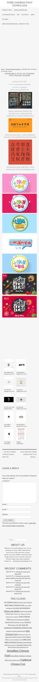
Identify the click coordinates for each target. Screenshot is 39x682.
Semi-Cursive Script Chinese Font (18, 647)
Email (4, 509)
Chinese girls (9, 614)
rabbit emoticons (10, 642)
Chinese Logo (17, 614)
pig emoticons (16, 639)
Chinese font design (26, 611)
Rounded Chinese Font (24, 645)
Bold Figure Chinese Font (14, 605)
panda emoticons (17, 637)
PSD (18, 14)
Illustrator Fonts (8, 14)
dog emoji (13, 619)
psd (21, 639)
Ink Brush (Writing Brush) (18, 631)
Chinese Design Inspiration (13, 69)
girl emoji (22, 625)
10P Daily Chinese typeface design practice (9, 454)
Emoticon (22, 622)
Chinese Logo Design (25, 614)
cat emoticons (24, 608)
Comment (6, 481)
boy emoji (26, 605)
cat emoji (16, 608)
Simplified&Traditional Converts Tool (15, 24)
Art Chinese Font (10, 602)
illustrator (8, 631)
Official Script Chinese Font (24, 634)
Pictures (5, 19)
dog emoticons (20, 619)
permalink (24, 87)
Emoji (33, 14)
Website (5, 514)
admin (25, 81)
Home (2, 69)
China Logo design (12, 611)
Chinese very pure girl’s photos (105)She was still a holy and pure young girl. (18, 578)
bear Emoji (20, 602)
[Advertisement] (19, 47)
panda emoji (8, 637)
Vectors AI (25, 14)
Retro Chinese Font (12, 645)
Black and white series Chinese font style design (28, 454)
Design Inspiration (20, 10)
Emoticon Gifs (14, 625)
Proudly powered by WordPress (11, 674)
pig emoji (10, 639)
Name (4, 504)
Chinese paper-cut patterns (12, 616)
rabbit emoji (27, 639)
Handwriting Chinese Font (22, 628)
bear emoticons (27, 602)
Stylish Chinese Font (14, 660)
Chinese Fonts (7, 10)
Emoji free (17, 622)
